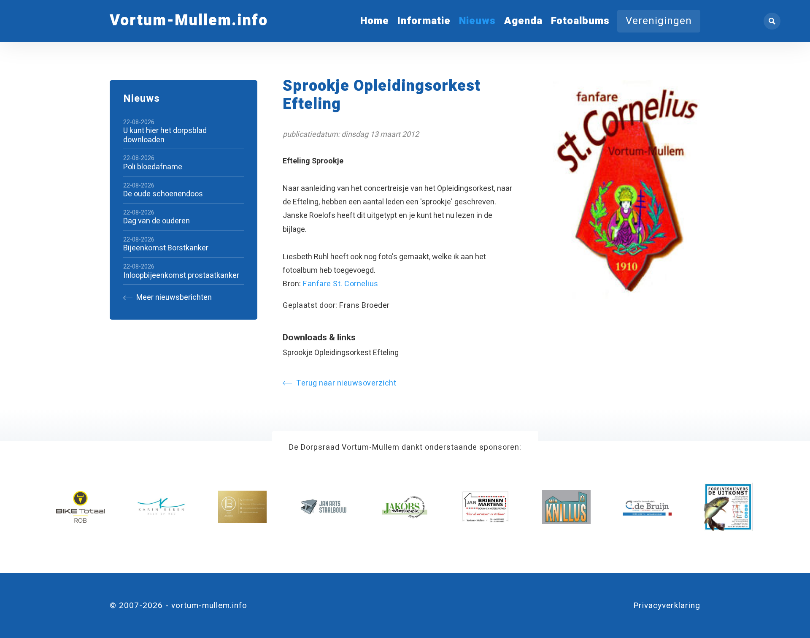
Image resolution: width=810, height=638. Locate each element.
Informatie (424, 21)
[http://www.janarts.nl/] (323, 507)
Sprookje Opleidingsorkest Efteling (341, 352)
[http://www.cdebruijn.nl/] (647, 507)
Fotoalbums (580, 21)
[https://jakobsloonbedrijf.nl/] (404, 507)
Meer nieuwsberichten (173, 298)
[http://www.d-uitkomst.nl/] (728, 507)
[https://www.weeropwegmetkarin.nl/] (161, 507)
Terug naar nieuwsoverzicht (346, 383)
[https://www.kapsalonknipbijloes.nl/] (242, 507)
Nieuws (477, 21)
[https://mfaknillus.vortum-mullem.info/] (566, 507)
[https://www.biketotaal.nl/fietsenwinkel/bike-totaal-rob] (80, 507)
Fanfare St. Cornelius (340, 284)
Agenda (523, 21)
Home (374, 21)
